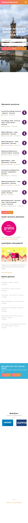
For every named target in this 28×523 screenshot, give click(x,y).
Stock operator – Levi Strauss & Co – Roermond (12, 295)
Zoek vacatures (6, 375)
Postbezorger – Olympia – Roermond (10, 282)
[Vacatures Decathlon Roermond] (6, 422)
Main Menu (26, 2)
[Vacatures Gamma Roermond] (21, 422)
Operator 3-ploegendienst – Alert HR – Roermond (12, 301)
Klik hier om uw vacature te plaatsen (9, 239)
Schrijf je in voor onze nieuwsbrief (14, 502)
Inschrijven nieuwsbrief (6, 272)
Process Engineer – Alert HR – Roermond (10, 288)
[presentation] (1, 427)
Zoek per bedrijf (16, 375)
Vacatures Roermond (9, 2)
